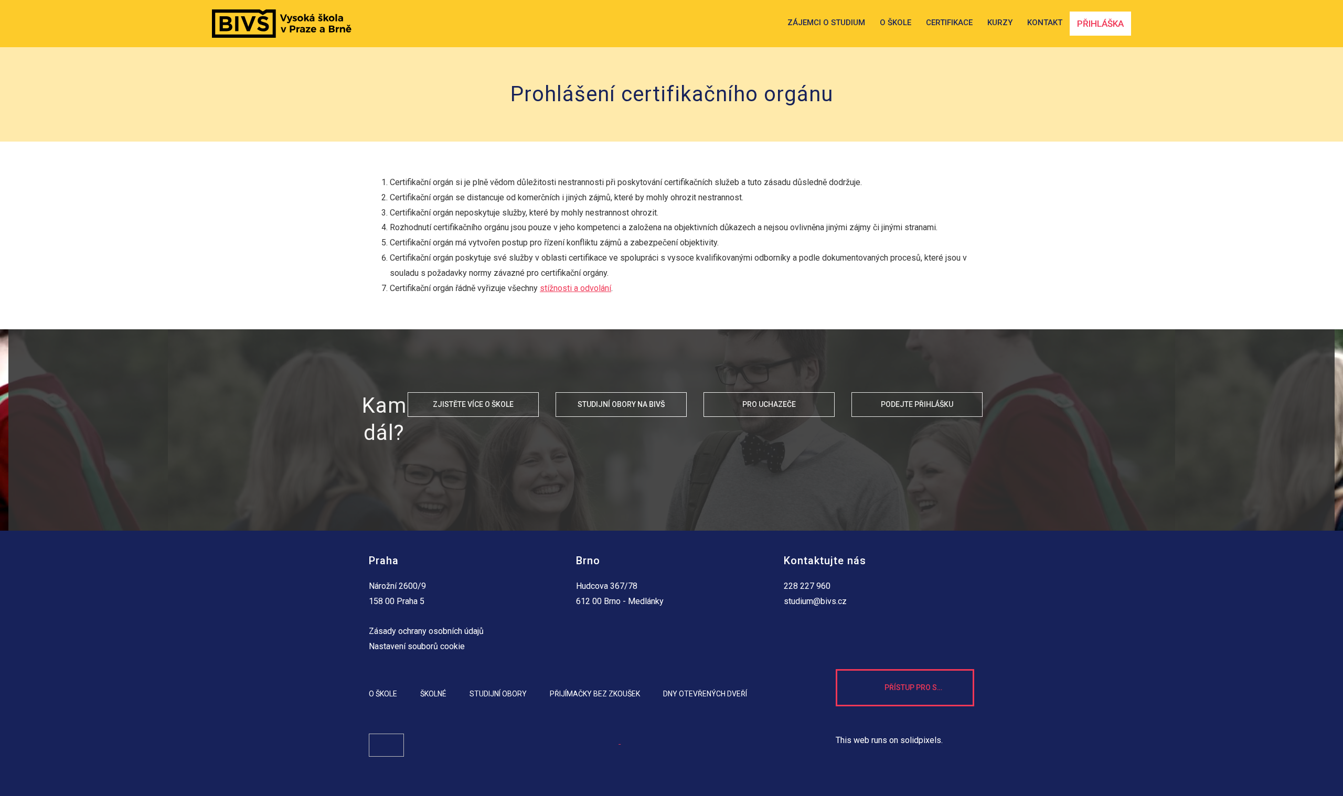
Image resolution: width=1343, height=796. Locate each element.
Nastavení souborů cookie (417, 646)
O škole (383, 694)
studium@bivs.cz (815, 601)
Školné (433, 694)
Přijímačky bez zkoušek (595, 694)
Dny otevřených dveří (705, 694)
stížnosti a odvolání (575, 288)
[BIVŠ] (281, 23)
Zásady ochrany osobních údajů (426, 631)
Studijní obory (498, 694)
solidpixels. (921, 740)
